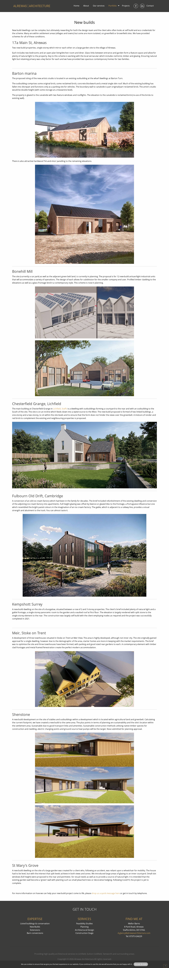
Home (76, 5)
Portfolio (113, 5)
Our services (99, 5)
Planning (84, 926)
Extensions (35, 930)
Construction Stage (84, 933)
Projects (126, 5)
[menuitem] (76, 6)
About (86, 5)
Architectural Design (84, 930)
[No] (165, 966)
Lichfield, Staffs (60, 408)
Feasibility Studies (84, 923)
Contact (150, 5)
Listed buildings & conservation (35, 923)
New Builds (35, 926)
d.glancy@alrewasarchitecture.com (134, 933)
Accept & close (141, 964)
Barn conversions (35, 933)
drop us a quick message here (106, 893)
